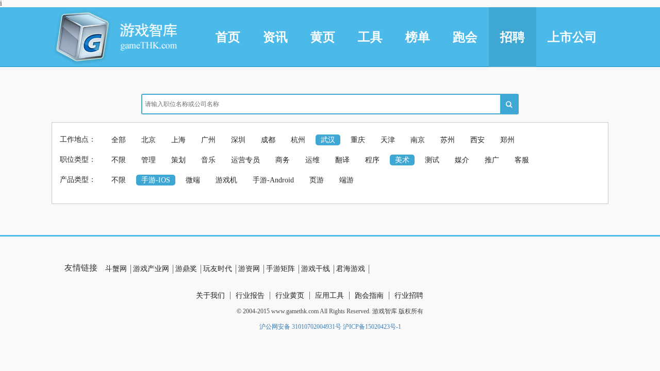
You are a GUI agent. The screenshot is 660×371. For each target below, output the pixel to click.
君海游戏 (350, 269)
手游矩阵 (280, 269)
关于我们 (210, 295)
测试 (432, 160)
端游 (346, 180)
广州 (208, 140)
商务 (282, 160)
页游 (316, 180)
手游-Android (273, 180)
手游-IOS (155, 180)
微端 (193, 180)
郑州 (507, 140)
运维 (312, 160)
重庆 (358, 140)
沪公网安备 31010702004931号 (300, 326)
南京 (417, 140)
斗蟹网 (116, 269)
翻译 (342, 160)
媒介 (462, 160)
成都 (268, 140)
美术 (402, 160)
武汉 (328, 140)
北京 (148, 140)
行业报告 (250, 295)
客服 (522, 160)
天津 (388, 140)
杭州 (298, 140)
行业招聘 (408, 295)
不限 (118, 160)
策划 (178, 160)
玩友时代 (217, 269)
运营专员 (245, 160)
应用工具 (329, 295)
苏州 (447, 140)
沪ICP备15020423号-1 (372, 326)
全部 (118, 140)
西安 (477, 140)
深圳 (238, 140)
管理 (148, 160)
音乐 (208, 160)
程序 (372, 160)
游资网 (249, 269)
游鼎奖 (186, 269)
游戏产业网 (151, 269)
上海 (178, 140)
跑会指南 (369, 295)
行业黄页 (289, 295)
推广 (492, 160)
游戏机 (226, 180)
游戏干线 (315, 269)
